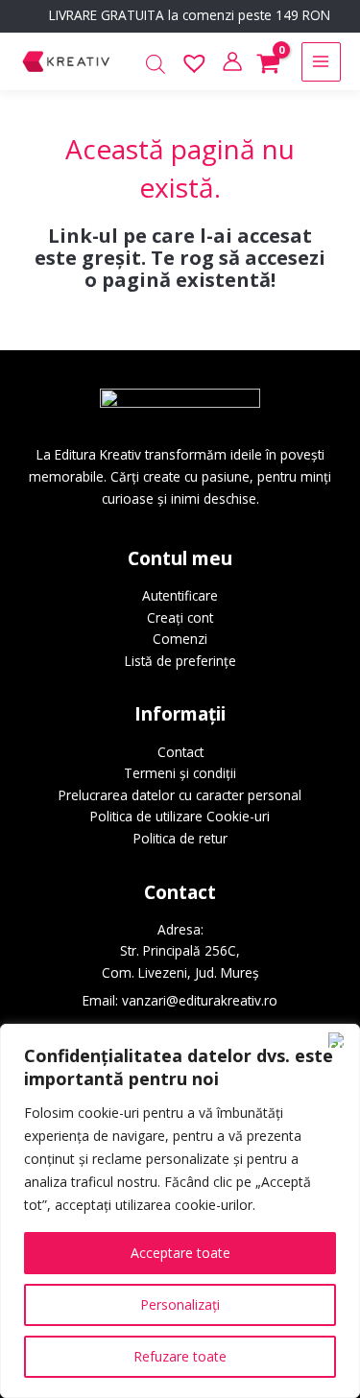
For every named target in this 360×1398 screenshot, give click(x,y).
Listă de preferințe (180, 661)
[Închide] (339, 1040)
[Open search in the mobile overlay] (155, 65)
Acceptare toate (180, 1253)
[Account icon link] (232, 61)
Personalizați (180, 1304)
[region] (180, 1211)
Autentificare (180, 595)
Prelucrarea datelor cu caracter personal (180, 795)
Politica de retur (180, 838)
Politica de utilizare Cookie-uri (180, 816)
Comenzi (180, 638)
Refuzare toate (180, 1356)
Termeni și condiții (180, 773)
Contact (180, 752)
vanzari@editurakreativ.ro (199, 1000)
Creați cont (180, 617)
